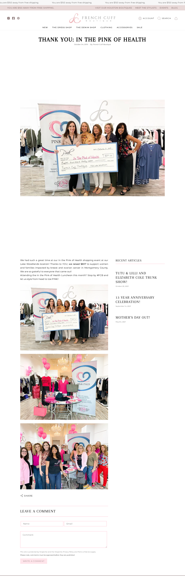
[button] (164, 18)
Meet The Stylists (146, 8)
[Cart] (176, 18)
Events (164, 8)
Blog (174, 8)
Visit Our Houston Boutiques (113, 8)
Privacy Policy (68, 552)
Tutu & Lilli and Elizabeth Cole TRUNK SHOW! (136, 277)
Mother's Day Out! (133, 317)
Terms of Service (84, 552)
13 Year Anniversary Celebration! (135, 299)
